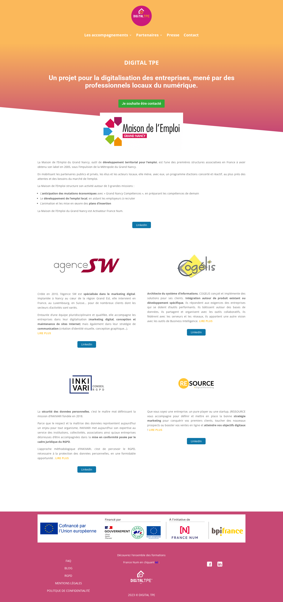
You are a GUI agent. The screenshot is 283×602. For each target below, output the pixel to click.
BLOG (68, 568)
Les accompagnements (106, 36)
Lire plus (44, 333)
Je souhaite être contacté (141, 103)
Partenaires (147, 36)
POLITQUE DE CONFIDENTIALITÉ (68, 591)
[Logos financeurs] (141, 541)
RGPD (68, 576)
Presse (173, 36)
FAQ (68, 561)
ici (156, 562)
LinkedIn (141, 225)
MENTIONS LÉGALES (68, 583)
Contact (191, 36)
